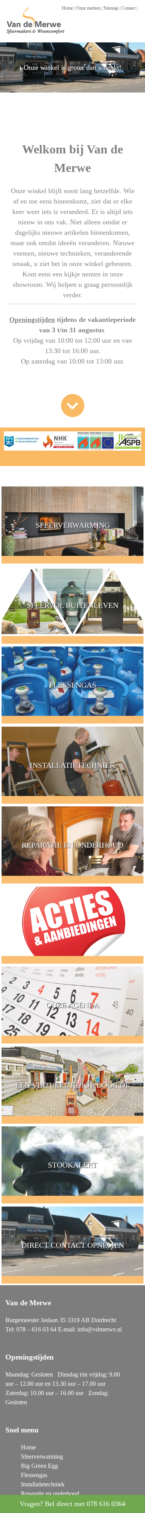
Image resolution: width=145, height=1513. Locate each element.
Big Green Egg (39, 1466)
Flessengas (34, 1475)
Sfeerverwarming (42, 1456)
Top (138, 1506)
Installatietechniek (43, 1484)
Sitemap (111, 8)
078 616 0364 (106, 1504)
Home (67, 8)
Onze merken (88, 8)
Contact (128, 8)
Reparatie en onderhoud (50, 1493)
